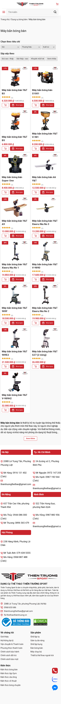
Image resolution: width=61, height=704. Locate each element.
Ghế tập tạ (35, 637)
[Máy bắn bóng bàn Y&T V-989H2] (15, 382)
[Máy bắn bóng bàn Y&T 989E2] (15, 338)
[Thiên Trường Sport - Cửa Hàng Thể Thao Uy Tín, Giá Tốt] (30, 4)
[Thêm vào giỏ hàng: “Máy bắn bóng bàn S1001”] (35, 105)
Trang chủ (5, 19)
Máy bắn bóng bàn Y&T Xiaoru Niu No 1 (14, 266)
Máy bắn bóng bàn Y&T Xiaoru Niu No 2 (45, 309)
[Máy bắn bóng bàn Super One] (15, 164)
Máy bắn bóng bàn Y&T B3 (14, 92)
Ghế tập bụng (36, 644)
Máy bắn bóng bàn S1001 (42, 92)
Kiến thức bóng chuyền (11, 685)
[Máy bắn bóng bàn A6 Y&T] (45, 164)
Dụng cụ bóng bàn (19, 19)
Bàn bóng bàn (36, 648)
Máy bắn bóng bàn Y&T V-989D (45, 266)
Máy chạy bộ (36, 652)
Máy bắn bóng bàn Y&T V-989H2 (14, 397)
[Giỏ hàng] (57, 4)
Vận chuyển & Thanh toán (12, 644)
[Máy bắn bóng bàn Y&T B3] (15, 77)
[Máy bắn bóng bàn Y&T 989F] (15, 295)
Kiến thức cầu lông (9, 677)
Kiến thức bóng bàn (9, 669)
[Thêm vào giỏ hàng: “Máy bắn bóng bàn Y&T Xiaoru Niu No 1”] (5, 279)
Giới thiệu (5, 637)
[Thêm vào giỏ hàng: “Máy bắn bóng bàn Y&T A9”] (5, 236)
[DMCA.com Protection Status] (40, 622)
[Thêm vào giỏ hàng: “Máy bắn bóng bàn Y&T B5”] (5, 149)
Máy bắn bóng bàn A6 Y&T (44, 179)
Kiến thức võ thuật (9, 681)
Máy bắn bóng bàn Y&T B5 (14, 138)
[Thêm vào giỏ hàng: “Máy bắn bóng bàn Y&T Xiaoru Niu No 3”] (35, 236)
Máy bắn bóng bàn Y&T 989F (14, 309)
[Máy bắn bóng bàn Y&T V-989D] (45, 251)
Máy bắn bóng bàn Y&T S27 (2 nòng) (45, 353)
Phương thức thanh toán (11, 648)
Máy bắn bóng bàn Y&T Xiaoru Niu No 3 (45, 222)
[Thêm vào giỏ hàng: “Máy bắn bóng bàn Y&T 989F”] (5, 323)
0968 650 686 (10, 607)
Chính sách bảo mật (9, 659)
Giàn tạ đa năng (37, 640)
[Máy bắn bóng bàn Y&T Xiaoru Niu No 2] (45, 295)
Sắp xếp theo (7, 53)
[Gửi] (55, 12)
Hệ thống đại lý (7, 640)
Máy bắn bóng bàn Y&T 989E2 (14, 353)
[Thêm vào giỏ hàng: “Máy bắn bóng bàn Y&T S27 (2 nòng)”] (35, 366)
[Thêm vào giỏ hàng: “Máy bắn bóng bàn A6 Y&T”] (35, 192)
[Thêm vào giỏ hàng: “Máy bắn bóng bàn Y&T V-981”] (35, 149)
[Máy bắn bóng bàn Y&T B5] (15, 120)
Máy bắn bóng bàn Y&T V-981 (45, 135)
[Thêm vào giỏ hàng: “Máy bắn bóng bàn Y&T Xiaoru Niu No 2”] (35, 323)
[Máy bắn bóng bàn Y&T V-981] (45, 120)
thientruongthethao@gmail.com (18, 611)
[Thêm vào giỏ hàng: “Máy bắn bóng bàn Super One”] (5, 192)
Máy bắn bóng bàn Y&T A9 (14, 222)
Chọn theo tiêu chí (10, 41)
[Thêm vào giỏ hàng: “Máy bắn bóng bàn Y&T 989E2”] (5, 366)
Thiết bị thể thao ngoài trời (42, 655)
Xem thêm (30, 439)
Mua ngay (19, 105)
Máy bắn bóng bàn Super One (12, 179)
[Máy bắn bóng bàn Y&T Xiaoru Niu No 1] (15, 251)
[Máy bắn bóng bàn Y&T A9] (15, 208)
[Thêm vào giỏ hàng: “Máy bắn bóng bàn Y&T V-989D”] (35, 279)
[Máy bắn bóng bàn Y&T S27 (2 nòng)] (45, 338)
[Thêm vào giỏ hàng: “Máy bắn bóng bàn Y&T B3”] (5, 105)
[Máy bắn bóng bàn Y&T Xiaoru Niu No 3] (45, 208)
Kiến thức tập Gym (9, 673)
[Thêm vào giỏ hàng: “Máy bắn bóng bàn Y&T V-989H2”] (5, 410)
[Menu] (3, 12)
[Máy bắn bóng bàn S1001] (45, 77)
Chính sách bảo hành (10, 652)
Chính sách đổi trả (8, 655)
